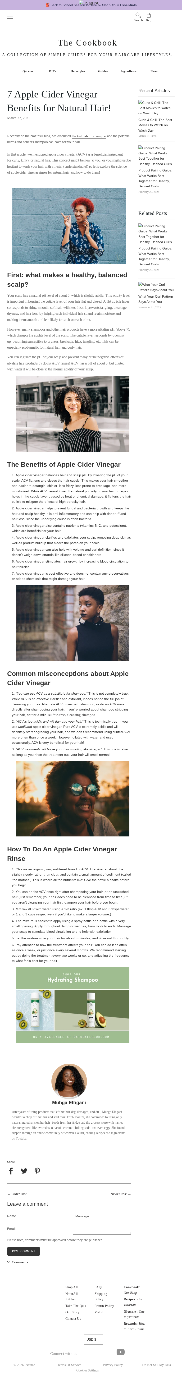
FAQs (98, 1287)
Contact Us (73, 1318)
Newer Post (118, 1194)
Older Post (19, 1194)
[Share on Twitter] (24, 1171)
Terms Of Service (69, 1365)
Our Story (72, 1312)
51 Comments (17, 1262)
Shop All (71, 1287)
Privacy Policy (113, 1365)
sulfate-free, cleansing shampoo (71, 715)
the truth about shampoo (89, 136)
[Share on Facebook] (12, 1171)
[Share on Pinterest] (37, 1171)
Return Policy (104, 1306)
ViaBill (100, 1312)
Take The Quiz (75, 1306)
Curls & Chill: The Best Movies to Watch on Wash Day (155, 125)
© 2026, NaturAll (25, 1365)
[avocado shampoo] (72, 1042)
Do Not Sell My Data (156, 1365)
